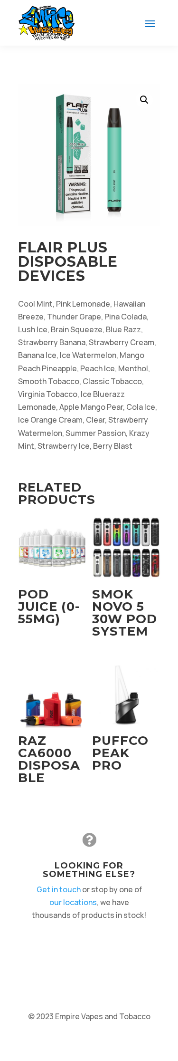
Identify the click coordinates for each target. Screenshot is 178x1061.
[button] (144, 99)
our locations (73, 902)
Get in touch (59, 889)
